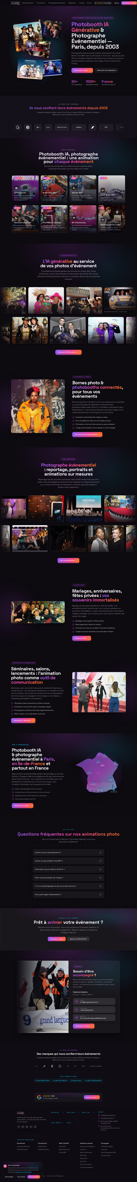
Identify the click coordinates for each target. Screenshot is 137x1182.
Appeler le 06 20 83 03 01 (78, 939)
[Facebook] (18, 1126)
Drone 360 (62, 1146)
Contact (89, 3)
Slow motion (83, 1158)
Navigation (55, 1112)
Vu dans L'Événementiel (93, 1080)
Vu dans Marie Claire (42, 1080)
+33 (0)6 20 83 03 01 (107, 1118)
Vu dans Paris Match (60, 1080)
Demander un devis (129, 3)
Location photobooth (23, 1146)
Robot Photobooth (22, 1149)
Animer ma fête (80, 638)
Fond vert (83, 1149)
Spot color (83, 1161)
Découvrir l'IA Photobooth (67, 352)
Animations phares (27, 3)
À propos (82, 3)
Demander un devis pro (22, 720)
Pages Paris (71, 1112)
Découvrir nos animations (106, 70)
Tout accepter (34, 1177)
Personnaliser (9, 1177)
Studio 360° (62, 1152)
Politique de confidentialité (22, 1172)
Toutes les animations (86, 1167)
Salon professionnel (86, 1152)
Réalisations (72, 3)
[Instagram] (23, 1126)
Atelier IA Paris (42, 1146)
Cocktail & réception (107, 1146)
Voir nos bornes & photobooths (86, 434)
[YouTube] (35, 1126)
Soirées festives (106, 1155)
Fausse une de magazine (87, 1146)
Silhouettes (83, 1155)
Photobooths (41, 3)
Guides (69, 1123)
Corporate (104, 1149)
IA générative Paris (43, 1149)
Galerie (116, 3)
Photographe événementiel (57, 3)
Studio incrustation (86, 1164)
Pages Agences (56, 1123)
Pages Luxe (86, 1112)
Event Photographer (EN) (108, 1152)
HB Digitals (59, 1176)
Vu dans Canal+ (76, 1080)
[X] (31, 1126)
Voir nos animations (67, 560)
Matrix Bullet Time (64, 1149)
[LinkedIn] (27, 1126)
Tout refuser (21, 1177)
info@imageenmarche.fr (108, 1115)
